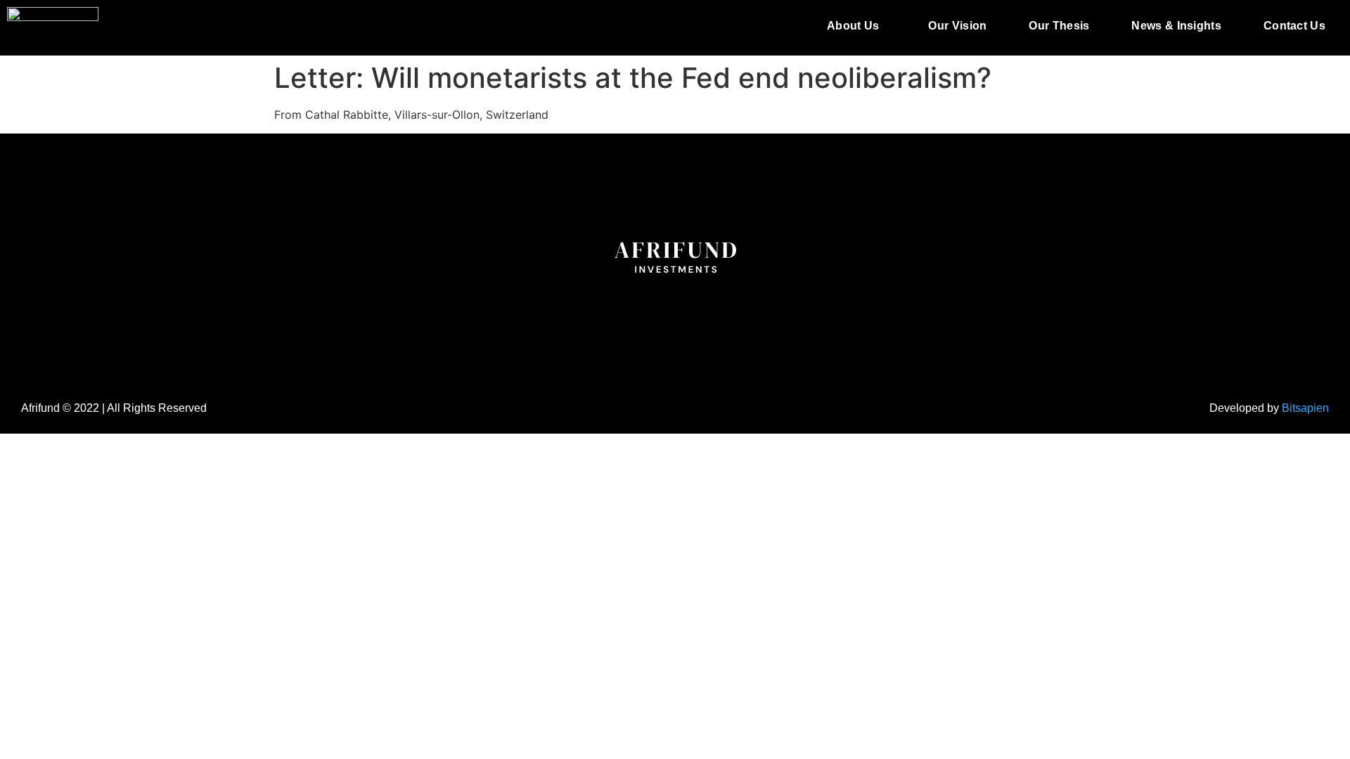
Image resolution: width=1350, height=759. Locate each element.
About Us (853, 26)
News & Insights (1176, 26)
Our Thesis (1059, 26)
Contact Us (1294, 26)
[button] (856, 26)
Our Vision (957, 26)
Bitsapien (1305, 408)
